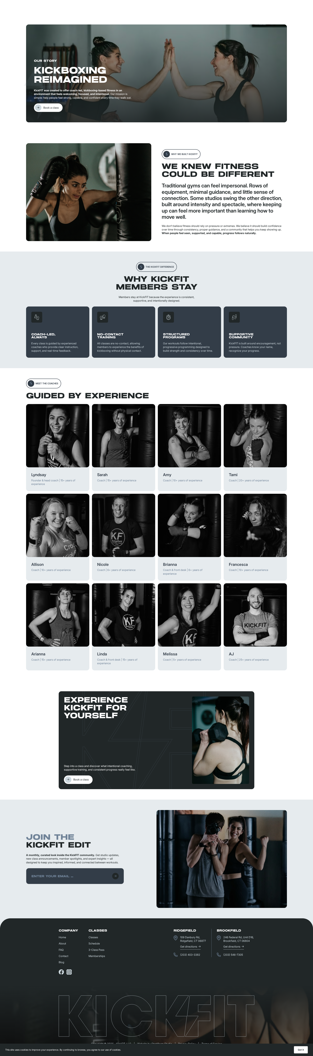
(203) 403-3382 (190, 954)
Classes (93, 937)
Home (62, 937)
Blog (61, 962)
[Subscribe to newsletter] (115, 876)
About (62, 943)
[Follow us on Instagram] (69, 972)
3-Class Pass (96, 949)
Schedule (94, 943)
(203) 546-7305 (233, 954)
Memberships (97, 956)
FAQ (61, 949)
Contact (63, 956)
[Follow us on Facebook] (61, 972)
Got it (301, 1049)
